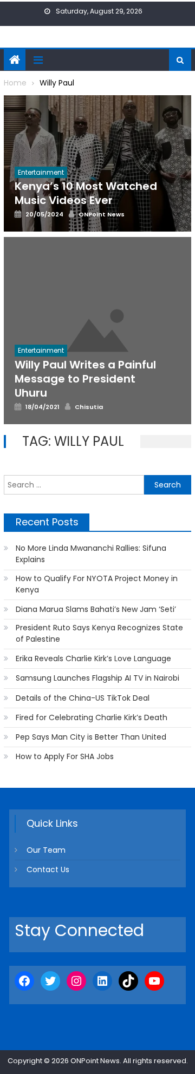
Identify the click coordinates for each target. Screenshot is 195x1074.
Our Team (46, 850)
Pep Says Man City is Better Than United (91, 737)
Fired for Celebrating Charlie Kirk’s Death (91, 717)
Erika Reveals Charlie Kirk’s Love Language (93, 658)
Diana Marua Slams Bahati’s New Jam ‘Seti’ (96, 609)
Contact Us (48, 869)
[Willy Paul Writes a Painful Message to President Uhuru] (97, 330)
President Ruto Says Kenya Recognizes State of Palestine (99, 633)
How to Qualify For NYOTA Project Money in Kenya (97, 584)
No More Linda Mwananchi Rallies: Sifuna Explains (91, 554)
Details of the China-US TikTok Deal (83, 698)
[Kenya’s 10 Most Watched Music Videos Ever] (97, 163)
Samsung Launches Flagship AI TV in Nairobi (97, 678)
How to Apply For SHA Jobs (65, 756)
